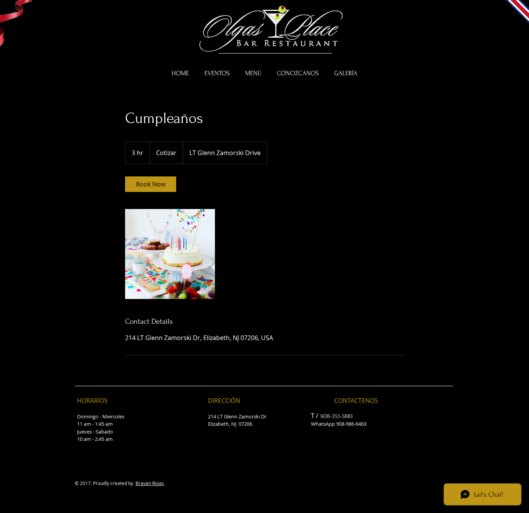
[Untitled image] (170, 254)
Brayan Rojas (150, 483)
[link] (150, 184)
